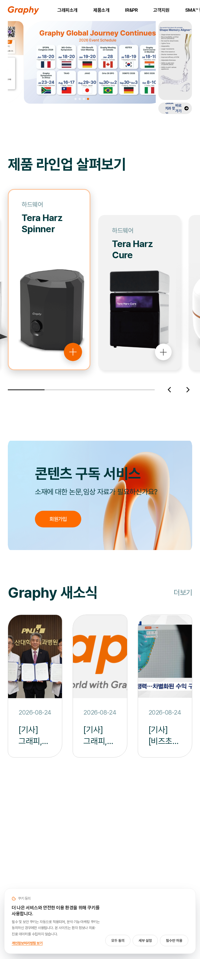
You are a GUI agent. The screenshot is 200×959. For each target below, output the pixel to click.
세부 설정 (145, 940)
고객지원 (161, 10)
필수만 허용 (174, 940)
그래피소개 (67, 10)
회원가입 (58, 519)
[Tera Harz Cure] (163, 377)
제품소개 (101, 10)
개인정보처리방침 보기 (27, 943)
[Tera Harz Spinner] (73, 326)
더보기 (183, 592)
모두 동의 (117, 940)
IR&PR (131, 10)
